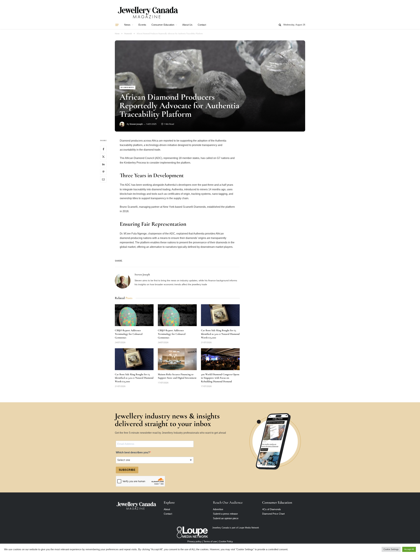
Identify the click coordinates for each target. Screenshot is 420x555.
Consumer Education (162, 24)
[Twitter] (103, 157)
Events (142, 24)
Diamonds (127, 87)
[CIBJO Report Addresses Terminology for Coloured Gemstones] (134, 315)
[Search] (280, 25)
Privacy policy (194, 541)
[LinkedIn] (103, 164)
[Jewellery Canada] (147, 12)
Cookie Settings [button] (391, 549)
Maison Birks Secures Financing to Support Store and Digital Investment (177, 376)
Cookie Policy (226, 541)
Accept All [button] (409, 549)
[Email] (103, 179)
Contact (202, 24)
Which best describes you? (133, 452)
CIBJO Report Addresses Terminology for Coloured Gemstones (128, 334)
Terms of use (210, 541)
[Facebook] (103, 149)
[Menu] (117, 25)
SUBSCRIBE (127, 469)
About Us (187, 24)
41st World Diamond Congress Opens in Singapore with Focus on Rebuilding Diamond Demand (220, 378)
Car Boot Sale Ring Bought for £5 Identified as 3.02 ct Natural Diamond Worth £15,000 (220, 334)
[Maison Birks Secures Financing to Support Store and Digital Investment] (177, 359)
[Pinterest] (103, 172)
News (127, 24)
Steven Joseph (136, 124)
